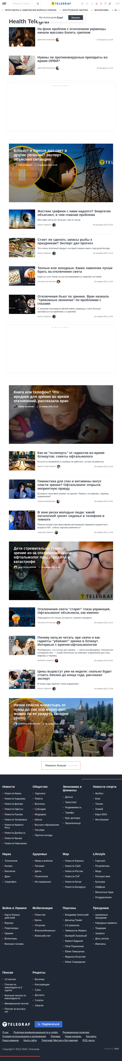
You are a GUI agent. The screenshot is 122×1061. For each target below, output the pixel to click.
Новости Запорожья (16, 819)
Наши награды (73, 1036)
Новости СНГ (72, 876)
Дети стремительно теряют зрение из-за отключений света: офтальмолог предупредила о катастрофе (43, 555)
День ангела (102, 938)
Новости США (73, 866)
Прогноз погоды (44, 835)
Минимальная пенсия (17, 1003)
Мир (66, 854)
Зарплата (40, 793)
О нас (5, 1032)
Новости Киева (13, 793)
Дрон (7, 876)
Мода (98, 871)
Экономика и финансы (72, 788)
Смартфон (10, 881)
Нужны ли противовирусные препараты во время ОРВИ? (72, 59)
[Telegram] (92, 3)
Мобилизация (43, 908)
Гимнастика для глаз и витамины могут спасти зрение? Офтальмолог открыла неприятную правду (69, 485)
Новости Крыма (13, 838)
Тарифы (69, 812)
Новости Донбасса (15, 833)
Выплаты (40, 804)
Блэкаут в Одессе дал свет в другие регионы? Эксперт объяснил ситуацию (40, 155)
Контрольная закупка (75, 10)
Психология (41, 876)
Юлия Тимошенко (75, 951)
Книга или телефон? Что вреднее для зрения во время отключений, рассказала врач (41, 396)
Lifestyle (99, 854)
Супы (38, 990)
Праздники (101, 908)
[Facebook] (82, 3)
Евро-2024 (101, 814)
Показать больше (55, 765)
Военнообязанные (45, 930)
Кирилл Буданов (74, 941)
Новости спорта (104, 786)
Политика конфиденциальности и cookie (35, 1032)
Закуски (39, 1005)
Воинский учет (43, 935)
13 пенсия (10, 979)
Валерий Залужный (76, 935)
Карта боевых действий (12, 916)
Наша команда (10, 1040)
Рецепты (39, 972)
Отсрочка (40, 925)
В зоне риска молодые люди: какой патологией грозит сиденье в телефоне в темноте (70, 516)
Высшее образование (47, 825)
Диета (38, 871)
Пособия (39, 830)
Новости (8, 786)
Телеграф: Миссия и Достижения (60, 1040)
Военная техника (14, 944)
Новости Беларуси (75, 887)
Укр (118, 3)
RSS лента (89, 1040)
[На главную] (61, 3)
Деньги (69, 797)
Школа (38, 819)
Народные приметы (106, 923)
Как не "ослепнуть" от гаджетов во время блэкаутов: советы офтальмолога (70, 454)
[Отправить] (38, 3)
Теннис (99, 804)
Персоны (69, 908)
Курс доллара (72, 818)
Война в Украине (14, 908)
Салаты (39, 1000)
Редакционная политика (76, 1032)
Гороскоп (100, 861)
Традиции (100, 928)
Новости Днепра (14, 804)
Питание (39, 866)
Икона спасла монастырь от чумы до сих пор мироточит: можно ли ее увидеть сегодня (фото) (41, 711)
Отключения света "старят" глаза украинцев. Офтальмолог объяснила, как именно (74, 611)
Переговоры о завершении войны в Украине (31, 10)
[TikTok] (109, 3)
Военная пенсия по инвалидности (15, 997)
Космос (9, 866)
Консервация (42, 984)
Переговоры (11, 928)
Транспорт (71, 802)
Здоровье (40, 854)
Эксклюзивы (101, 10)
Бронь (38, 920)
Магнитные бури (104, 892)
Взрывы (9, 923)
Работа (39, 798)
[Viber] (87, 3)
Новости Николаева (16, 843)
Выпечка (39, 979)
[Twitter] (101, 4)
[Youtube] (96, 3)
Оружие (9, 933)
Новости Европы (74, 861)
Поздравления (103, 897)
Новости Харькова (15, 798)
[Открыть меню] (4, 3)
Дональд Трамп (73, 920)
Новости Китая (73, 881)
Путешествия (102, 876)
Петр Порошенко (74, 946)
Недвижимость (73, 807)
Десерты (39, 995)
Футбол (99, 793)
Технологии (11, 861)
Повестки (40, 915)
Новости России (74, 871)
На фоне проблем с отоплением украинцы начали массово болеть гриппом (71, 30)
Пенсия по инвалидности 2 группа (13, 987)
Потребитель (102, 866)
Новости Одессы (14, 809)
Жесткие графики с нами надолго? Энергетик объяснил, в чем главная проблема (74, 213)
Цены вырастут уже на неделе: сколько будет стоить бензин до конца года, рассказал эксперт (74, 675)
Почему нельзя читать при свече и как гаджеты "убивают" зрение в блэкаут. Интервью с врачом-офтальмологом (68, 641)
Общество (40, 786)
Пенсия (7, 972)
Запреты (100, 933)
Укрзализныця (73, 823)
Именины (100, 944)
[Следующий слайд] (119, 10)
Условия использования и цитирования (24, 1036)
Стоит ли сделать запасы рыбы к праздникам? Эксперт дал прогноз (65, 241)
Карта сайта (30, 1040)
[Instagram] (105, 3)
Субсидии (40, 809)
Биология (10, 871)
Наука (6, 854)
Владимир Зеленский (77, 915)
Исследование (43, 881)
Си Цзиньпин (72, 925)
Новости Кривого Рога (14, 826)
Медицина (40, 814)
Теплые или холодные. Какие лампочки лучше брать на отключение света (74, 269)
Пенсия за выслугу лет (15, 1010)
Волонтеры (11, 938)
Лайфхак (100, 887)
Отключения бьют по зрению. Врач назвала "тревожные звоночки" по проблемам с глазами (73, 300)
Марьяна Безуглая (75, 956)
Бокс (97, 798)
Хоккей (99, 809)
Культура (100, 881)
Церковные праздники (101, 916)
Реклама (55, 1036)
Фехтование (102, 819)
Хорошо (75, 17)
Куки (59, 17)
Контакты (91, 1036)
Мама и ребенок (44, 861)
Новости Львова (14, 814)
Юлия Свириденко (75, 962)
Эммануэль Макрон (76, 930)
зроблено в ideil (112, 1049)
